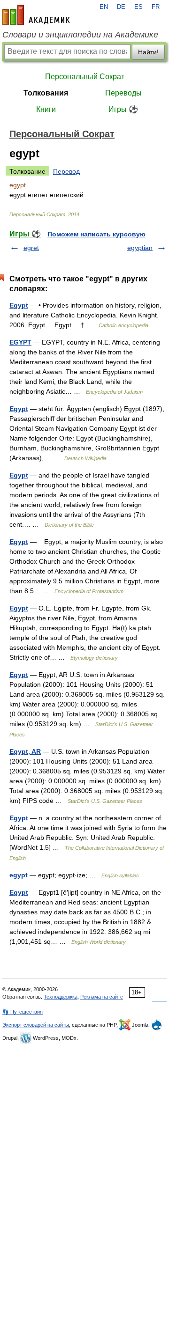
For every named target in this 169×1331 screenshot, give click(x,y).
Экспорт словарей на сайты (35, 1025)
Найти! (148, 52)
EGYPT (20, 342)
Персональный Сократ (84, 77)
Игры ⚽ (123, 109)
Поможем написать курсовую (96, 234)
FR (156, 7)
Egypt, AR (25, 751)
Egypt (18, 305)
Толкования (45, 93)
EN (104, 7)
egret (31, 247)
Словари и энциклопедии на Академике (80, 34)
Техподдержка (60, 997)
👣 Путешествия (22, 1012)
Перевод (66, 171)
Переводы (123, 93)
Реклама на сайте (101, 997)
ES (138, 7)
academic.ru (36, 15)
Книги (46, 109)
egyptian (140, 247)
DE (121, 7)
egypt (18, 875)
